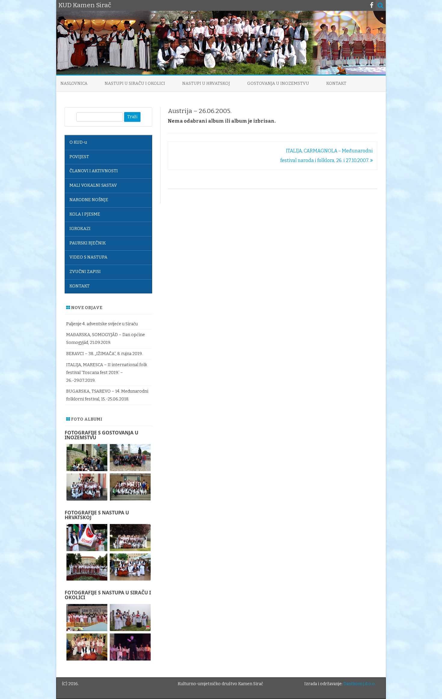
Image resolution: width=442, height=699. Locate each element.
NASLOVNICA (73, 83)
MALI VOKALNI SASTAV (93, 185)
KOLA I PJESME (84, 214)
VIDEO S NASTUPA (88, 257)
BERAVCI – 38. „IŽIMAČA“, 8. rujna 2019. (104, 353)
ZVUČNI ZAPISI (85, 271)
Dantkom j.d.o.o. (359, 683)
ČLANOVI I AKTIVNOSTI (93, 170)
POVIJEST (79, 156)
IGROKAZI (80, 228)
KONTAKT (336, 83)
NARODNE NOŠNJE (88, 199)
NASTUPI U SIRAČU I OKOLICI (135, 83)
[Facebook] (371, 5)
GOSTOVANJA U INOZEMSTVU (278, 83)
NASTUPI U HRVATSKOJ (206, 83)
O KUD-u (78, 142)
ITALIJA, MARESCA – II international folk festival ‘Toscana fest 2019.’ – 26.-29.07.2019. (106, 372)
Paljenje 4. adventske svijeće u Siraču (102, 324)
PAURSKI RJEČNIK (87, 243)
